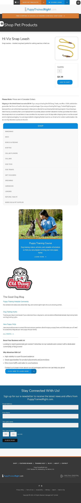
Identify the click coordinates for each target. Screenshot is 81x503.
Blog (50, 463)
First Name (6, 413)
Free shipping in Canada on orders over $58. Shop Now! (39, 16)
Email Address (7, 404)
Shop (15, 463)
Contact (65, 463)
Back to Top (61, 490)
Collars (8, 158)
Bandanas (9, 131)
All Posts (7, 334)
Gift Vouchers (10, 175)
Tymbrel (55, 495)
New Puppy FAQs (9, 324)
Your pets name (8, 422)
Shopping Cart (15, 2)
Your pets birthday (9, 431)
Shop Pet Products (30, 2)
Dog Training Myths (10, 312)
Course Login (56, 2)
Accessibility (39, 490)
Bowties (8, 148)
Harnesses (9, 186)
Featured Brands (26, 463)
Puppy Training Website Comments (16, 302)
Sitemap (47, 490)
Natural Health (11, 197)
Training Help (40, 463)
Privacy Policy (20, 490)
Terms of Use (29, 490)
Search (54, 490)
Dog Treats (9, 169)
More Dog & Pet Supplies (14, 202)
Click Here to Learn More (18, 371)
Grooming (9, 180)
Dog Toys (8, 164)
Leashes (8, 191)
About (56, 463)
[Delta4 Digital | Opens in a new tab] (70, 476)
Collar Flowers (11, 153)
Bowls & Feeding (11, 142)
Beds (7, 137)
